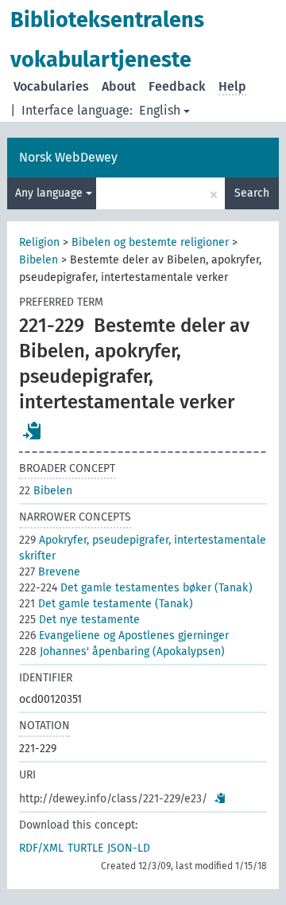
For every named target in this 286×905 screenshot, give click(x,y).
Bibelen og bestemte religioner (150, 242)
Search (251, 193)
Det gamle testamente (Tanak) (106, 603)
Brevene (49, 572)
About (119, 86)
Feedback (177, 86)
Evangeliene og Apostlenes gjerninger (124, 635)
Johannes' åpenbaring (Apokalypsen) (122, 651)
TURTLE (85, 848)
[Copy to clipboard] (32, 430)
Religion (39, 242)
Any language (50, 193)
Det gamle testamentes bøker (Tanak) (136, 588)
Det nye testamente (79, 619)
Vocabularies (51, 86)
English (159, 110)
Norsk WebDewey (68, 157)
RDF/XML (41, 848)
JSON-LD (128, 848)
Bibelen (38, 260)
